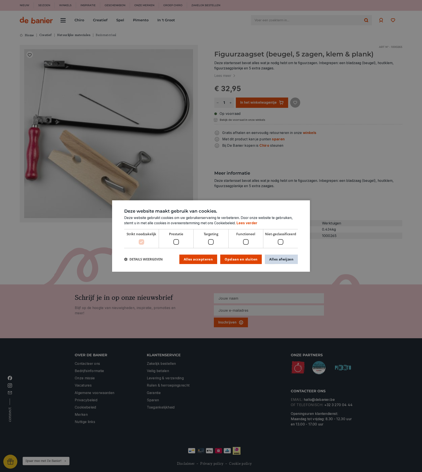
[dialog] (211, 236)
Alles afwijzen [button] (281, 259)
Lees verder (246, 223)
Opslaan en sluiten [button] (241, 259)
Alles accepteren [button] (198, 259)
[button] (143, 259)
